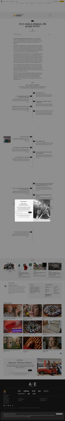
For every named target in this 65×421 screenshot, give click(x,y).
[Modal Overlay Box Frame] (32, 210)
